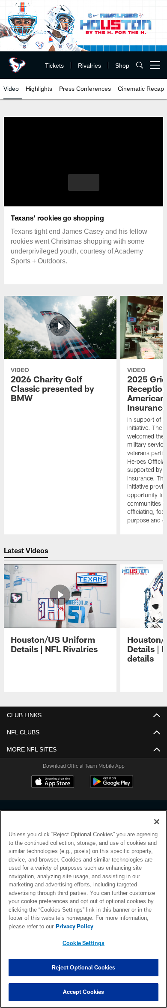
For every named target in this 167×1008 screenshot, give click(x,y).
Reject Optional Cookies (84, 967)
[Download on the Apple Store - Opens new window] (53, 782)
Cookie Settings (83, 942)
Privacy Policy (73, 926)
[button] (83, 182)
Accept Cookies (83, 991)
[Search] (139, 65)
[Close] (156, 821)
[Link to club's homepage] (17, 62)
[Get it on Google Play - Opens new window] (112, 785)
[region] (83, 909)
